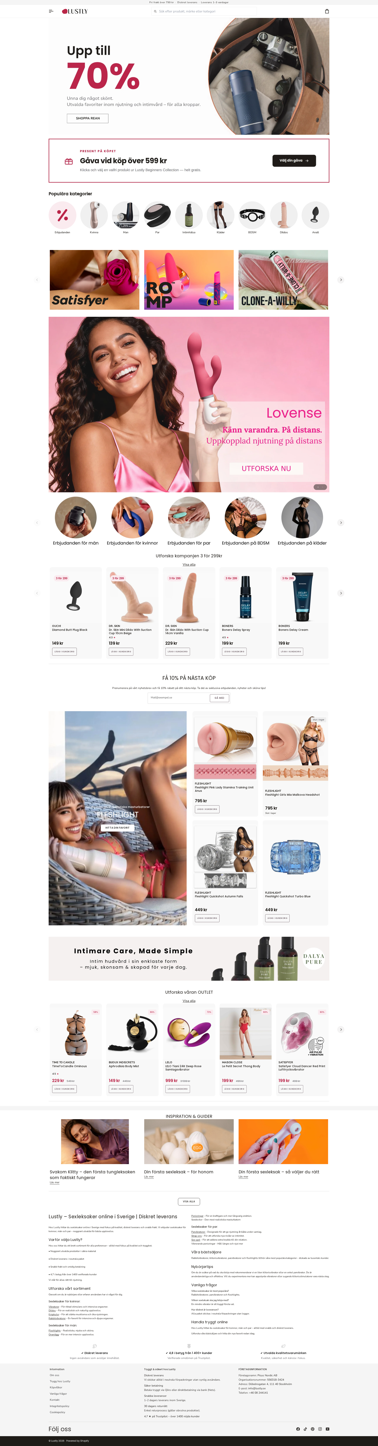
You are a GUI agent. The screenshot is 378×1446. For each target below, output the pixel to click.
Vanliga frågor (58, 1394)
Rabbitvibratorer (57, 1318)
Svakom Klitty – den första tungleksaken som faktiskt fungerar (92, 1174)
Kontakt (54, 1400)
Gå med (219, 698)
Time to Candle (63, 1062)
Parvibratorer (198, 1231)
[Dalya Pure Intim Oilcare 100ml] (189, 959)
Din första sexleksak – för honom (178, 1172)
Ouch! (56, 626)
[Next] (340, 279)
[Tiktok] (305, 1429)
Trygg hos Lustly (60, 1381)
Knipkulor (54, 1314)
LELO (168, 1062)
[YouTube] (327, 1429)
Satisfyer (286, 1062)
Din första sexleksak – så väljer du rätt (279, 1172)
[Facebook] (298, 1429)
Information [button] (57, 1369)
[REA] (189, 76)
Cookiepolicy (57, 1412)
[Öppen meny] (53, 11)
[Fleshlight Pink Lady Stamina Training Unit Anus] (225, 748)
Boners (227, 626)
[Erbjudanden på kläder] (302, 523)
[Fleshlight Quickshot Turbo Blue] (295, 857)
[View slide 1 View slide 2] (189, 404)
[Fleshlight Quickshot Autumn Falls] (225, 857)
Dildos (52, 1310)
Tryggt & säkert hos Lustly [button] (160, 1369)
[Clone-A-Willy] (283, 280)
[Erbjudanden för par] (189, 523)
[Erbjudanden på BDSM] (246, 523)
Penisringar (197, 1215)
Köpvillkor (56, 1387)
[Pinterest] (312, 1429)
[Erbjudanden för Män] (76, 523)
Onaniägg (54, 1334)
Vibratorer (54, 1306)
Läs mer (54, 1182)
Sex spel (195, 1239)
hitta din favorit (118, 827)
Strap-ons (196, 1235)
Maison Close (232, 1062)
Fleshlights (55, 1330)
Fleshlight (203, 783)
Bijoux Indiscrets (122, 1062)
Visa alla (189, 1201)
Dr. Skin (114, 626)
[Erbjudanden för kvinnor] (132, 523)
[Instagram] (320, 1429)
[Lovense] (189, 404)
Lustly (54, 1440)
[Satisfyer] (94, 280)
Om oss (54, 1375)
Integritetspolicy (59, 1406)
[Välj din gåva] (189, 161)
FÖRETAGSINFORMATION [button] (253, 1369)
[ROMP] (189, 280)
